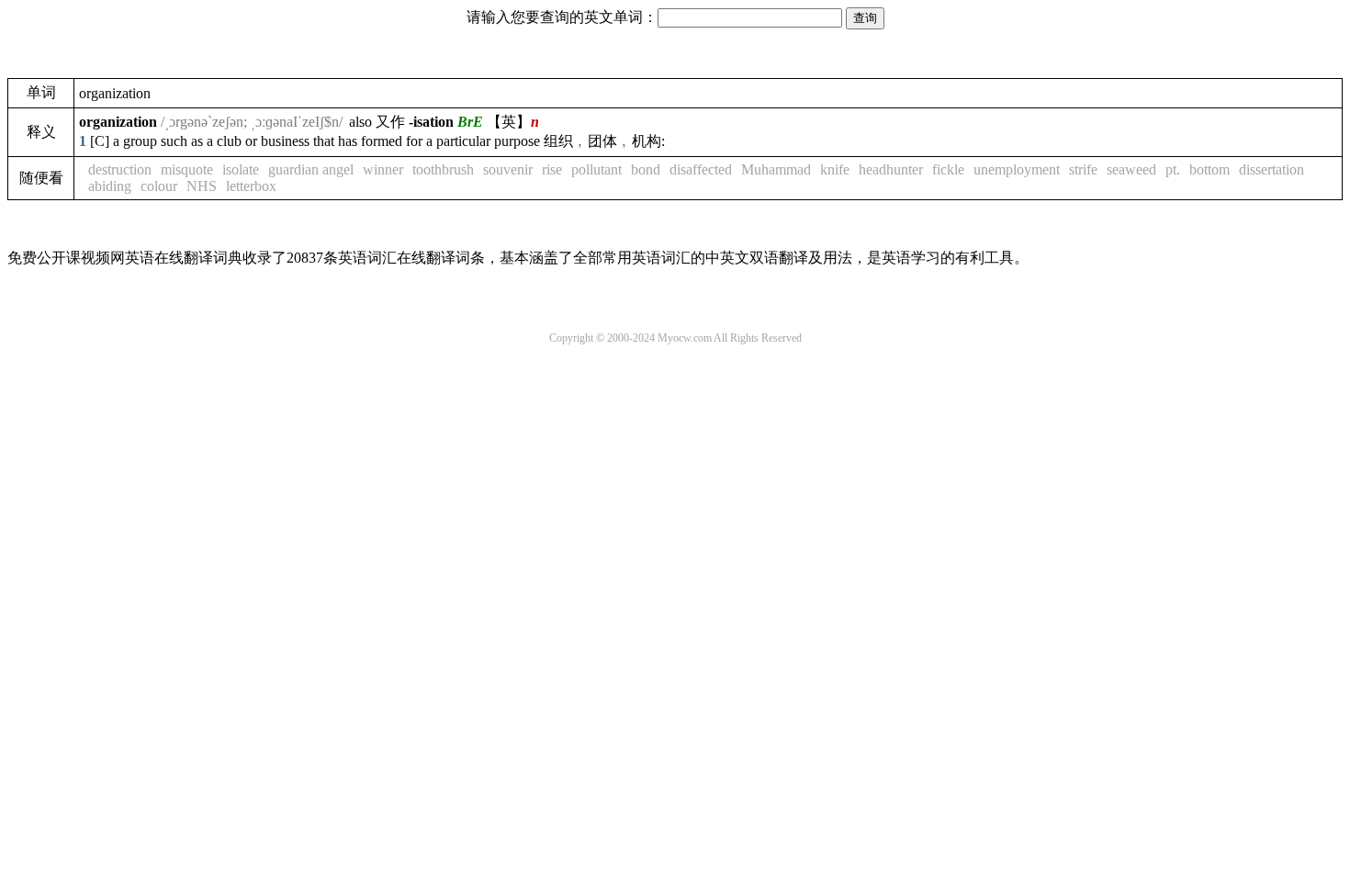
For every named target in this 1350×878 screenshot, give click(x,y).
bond (645, 169)
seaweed (1131, 169)
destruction (120, 169)
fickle (948, 169)
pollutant (596, 169)
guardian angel (311, 169)
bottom (1209, 169)
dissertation (1271, 169)
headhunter (891, 169)
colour (159, 186)
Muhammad (776, 169)
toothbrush (443, 169)
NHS (201, 186)
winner (383, 169)
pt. (1172, 169)
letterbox (251, 186)
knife (834, 169)
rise (552, 169)
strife (1083, 169)
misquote (187, 169)
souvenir (508, 169)
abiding (109, 186)
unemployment (1016, 169)
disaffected (700, 169)
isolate (240, 169)
